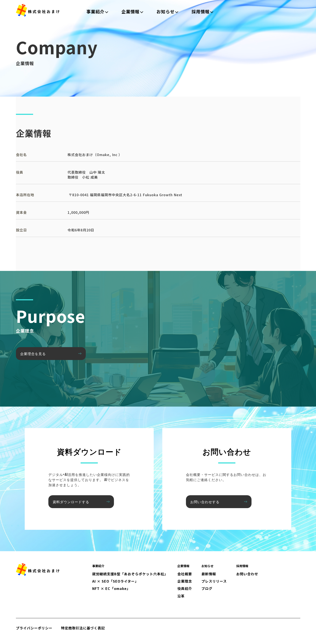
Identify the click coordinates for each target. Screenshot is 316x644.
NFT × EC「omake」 (111, 588)
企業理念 (184, 581)
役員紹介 (184, 588)
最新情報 (208, 573)
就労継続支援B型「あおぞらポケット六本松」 (130, 573)
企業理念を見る (33, 353)
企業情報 (130, 11)
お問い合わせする (204, 501)
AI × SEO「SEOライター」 (115, 581)
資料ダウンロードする (71, 501)
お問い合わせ (247, 573)
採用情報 (201, 11)
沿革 (181, 595)
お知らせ (165, 11)
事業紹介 (95, 11)
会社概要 (184, 573)
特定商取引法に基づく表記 (83, 627)
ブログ (206, 588)
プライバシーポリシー (34, 627)
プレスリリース (214, 581)
